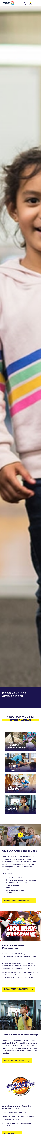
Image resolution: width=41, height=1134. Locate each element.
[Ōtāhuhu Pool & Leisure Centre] (10, 3)
